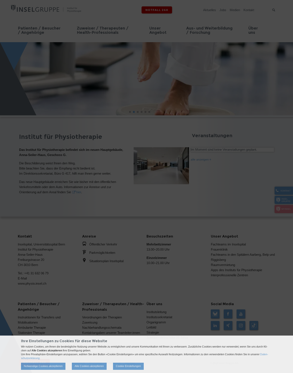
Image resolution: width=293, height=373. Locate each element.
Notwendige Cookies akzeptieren (43, 366)
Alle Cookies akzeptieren (89, 366)
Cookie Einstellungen (128, 366)
